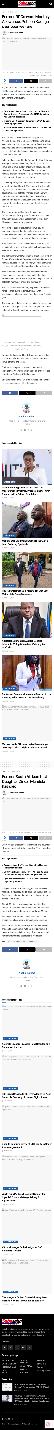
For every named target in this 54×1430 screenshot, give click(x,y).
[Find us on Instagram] (17, 1347)
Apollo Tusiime (17, 33)
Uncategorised (43, 1371)
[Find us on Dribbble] (29, 1347)
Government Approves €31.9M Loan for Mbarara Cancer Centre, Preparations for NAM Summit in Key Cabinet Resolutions (26, 114)
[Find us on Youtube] (9, 1418)
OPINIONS (24, 1373)
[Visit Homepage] (27, 4)
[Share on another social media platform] (45, 81)
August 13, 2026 (8, 751)
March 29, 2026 (8, 1254)
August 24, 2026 (8, 548)
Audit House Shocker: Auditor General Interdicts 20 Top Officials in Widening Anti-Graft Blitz (24, 644)
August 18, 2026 (8, 701)
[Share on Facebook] (16, 81)
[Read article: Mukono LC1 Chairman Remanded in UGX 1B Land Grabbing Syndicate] (27, 520)
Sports (40, 1367)
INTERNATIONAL (14, 772)
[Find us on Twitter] (10, 1347)
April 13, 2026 (8, 1151)
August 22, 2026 (8, 598)
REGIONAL (41, 1360)
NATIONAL (24, 1369)
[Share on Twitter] (31, 81)
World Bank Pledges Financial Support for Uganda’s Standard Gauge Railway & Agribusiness (23, 1197)
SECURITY (41, 1364)
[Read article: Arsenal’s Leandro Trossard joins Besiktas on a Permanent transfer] (27, 1023)
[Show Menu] (3, 4)
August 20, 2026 (8, 651)
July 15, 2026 (7, 1051)
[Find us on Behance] (23, 1347)
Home (4, 12)
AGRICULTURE (8, 1360)
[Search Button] (50, 4)
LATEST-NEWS (13, 12)
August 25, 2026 (8, 498)
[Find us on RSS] (12, 1418)
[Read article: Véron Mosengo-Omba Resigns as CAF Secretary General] (27, 1226)
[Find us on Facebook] (4, 1347)
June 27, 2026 (7, 1101)
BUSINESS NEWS (9, 1364)
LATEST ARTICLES (6, 1372)
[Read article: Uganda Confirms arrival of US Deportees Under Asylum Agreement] (27, 1123)
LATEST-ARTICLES (24, 1361)
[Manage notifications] (48, 1424)
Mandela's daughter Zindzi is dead (23, 941)
